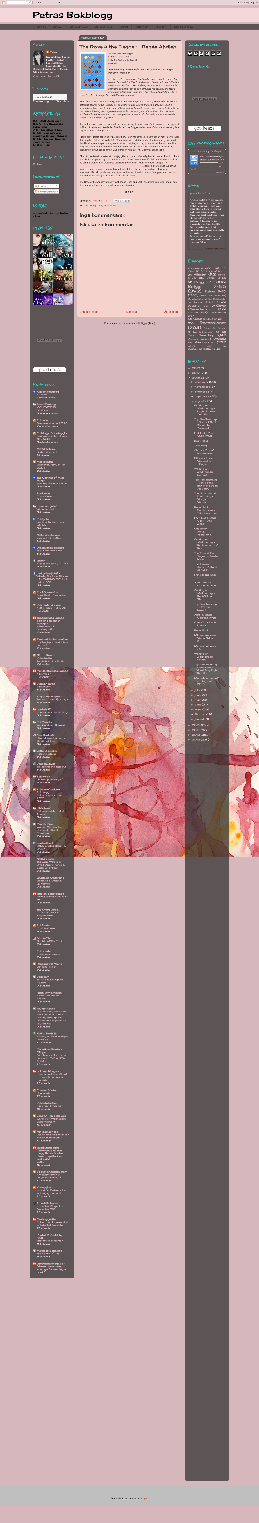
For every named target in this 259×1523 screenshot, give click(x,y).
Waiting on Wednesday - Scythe (204, 656)
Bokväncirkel (219, 299)
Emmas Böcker (47, 1090)
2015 (196, 725)
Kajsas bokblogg (48, 391)
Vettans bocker (47, 750)
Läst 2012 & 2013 (79, 26)
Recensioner (141, 26)
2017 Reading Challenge (207, 151)
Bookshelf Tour (198, 305)
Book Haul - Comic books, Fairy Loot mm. (205, 509)
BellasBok (43, 776)
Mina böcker (161, 26)
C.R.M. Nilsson (47, 448)
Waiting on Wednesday (207, 340)
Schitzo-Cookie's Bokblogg (48, 791)
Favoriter (123, 26)
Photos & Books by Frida (49, 1236)
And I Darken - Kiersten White (205, 616)
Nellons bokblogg (48, 534)
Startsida (41, 26)
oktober (200, 391)
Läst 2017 (58, 26)
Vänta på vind (45, 509)
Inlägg (41, 185)
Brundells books (47, 1203)
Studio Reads (46, 1008)
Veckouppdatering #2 (50, 779)
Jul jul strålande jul (49, 1177)
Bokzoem (43, 976)
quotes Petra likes (200, 193)
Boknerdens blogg (49, 604)
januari (200, 719)
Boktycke (43, 518)
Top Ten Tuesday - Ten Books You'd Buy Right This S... (206, 669)
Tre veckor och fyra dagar (53, 699)
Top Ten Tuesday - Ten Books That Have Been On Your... (206, 484)
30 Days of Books (213, 271)
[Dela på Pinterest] (129, 201)
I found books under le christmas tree (51, 739)
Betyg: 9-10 (215, 291)
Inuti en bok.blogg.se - (51, 893)
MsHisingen (45, 461)
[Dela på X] (122, 201)
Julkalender (218, 312)
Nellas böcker (46, 858)
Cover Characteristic (207, 307)
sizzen (41, 560)
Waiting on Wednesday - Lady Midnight (52, 1120)
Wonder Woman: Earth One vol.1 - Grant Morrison (51, 829)
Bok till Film (210, 295)
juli (197, 690)
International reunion (50, 1240)
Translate (63, 101)
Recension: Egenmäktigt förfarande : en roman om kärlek (52, 1077)
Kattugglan (44, 1187)
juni (198, 694)
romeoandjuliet (47, 506)
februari (200, 714)
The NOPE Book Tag (49, 550)
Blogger (143, 1498)
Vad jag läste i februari (51, 725)
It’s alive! (42, 394)
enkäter (193, 312)
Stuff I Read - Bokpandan (46, 656)
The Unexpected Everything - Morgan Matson (205, 498)
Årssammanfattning (201, 348)
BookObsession (47, 592)
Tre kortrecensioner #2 (51, 766)
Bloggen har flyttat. (49, 537)
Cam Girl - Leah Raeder (205, 624)
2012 (196, 739)
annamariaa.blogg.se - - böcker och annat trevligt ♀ (52, 620)
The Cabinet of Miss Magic (50, 479)
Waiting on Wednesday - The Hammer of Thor (205, 544)
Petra (53, 52)
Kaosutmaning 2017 (184, 26)
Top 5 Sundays (203, 332)
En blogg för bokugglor (52, 433)
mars (198, 709)
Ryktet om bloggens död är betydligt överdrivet (52, 1223)
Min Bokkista (45, 734)
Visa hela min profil (46, 76)
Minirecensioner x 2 (205, 576)
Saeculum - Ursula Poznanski (202, 531)
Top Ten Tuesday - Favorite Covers (205, 606)
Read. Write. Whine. (49, 992)
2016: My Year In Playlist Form (48, 914)
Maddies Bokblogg (49, 1250)
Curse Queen (45, 496)
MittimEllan (44, 938)
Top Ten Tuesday (207, 333)
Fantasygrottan (47, 1219)
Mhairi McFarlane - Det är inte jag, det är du (52, 1192)
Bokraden (43, 420)
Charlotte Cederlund (50, 877)
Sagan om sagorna (49, 696)
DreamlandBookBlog (50, 547)
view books (220, 172)
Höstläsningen (46, 928)
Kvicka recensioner (48, 954)
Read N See (45, 823)
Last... (40, 1161)
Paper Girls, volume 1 (50, 1105)
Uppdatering (44, 1093)
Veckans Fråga (197, 339)
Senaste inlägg (89, 311)
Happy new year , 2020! (53, 563)
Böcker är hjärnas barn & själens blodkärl (52, 1173)
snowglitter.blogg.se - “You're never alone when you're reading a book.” (51, 1267)
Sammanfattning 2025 (52, 423)
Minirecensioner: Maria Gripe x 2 (205, 638)
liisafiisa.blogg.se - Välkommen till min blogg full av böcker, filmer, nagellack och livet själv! (50, 1153)
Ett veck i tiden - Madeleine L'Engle (205, 460)
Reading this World (49, 963)
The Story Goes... (48, 909)
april (198, 704)
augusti (200, 401)
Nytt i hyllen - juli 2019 (52, 607)
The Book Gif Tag (48, 1253)
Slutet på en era (47, 451)
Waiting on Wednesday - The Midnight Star (204, 595)
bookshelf (43, 709)
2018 (196, 368)
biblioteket (44, 808)
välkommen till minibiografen (46, 628)
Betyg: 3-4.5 (216, 277)
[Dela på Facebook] (126, 201)
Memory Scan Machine (52, 483)
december (202, 381)
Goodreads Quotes (215, 248)
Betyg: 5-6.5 (204, 282)
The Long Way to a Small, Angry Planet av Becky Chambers (51, 864)
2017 (196, 372)
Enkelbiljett (44, 686)
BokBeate (43, 925)
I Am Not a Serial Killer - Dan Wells (205, 520)
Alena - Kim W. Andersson (204, 452)
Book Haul (203, 302)
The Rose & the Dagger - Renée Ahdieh (206, 556)
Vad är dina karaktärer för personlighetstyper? (53, 1136)
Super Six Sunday (215, 328)
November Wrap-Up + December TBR (50, 1208)
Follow (37, 164)
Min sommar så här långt (53, 712)
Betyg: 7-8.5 (96, 205)
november (202, 386)
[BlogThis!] (119, 201)
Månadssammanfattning (204, 318)
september (202, 396)
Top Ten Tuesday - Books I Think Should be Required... (205, 423)
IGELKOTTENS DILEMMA (46, 409)
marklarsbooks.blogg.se (52, 670)
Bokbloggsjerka (197, 299)
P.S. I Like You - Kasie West (204, 434)
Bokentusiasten (47, 1102)
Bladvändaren (46, 683)
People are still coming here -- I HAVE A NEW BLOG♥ (51, 1058)
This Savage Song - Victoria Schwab (205, 566)
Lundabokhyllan (46, 966)
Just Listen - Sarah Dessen (205, 584)
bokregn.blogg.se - (49, 1071)
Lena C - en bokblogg (51, 1115)
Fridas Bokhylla (47, 1033)
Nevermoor (44, 673)
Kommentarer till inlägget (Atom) (138, 323)
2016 (196, 377)
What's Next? (200, 346)
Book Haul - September (51, 595)
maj (198, 699)
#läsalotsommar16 (199, 268)
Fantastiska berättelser (52, 639)
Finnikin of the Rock (49, 941)
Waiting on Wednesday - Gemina (204, 471)
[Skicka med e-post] (116, 201)
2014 (196, 729)
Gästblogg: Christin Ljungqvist (49, 882)
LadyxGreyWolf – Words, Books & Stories (53, 575)
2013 (196, 734)
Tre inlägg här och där (50, 660)
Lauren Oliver (199, 242)
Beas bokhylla (46, 763)
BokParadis (44, 722)
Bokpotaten (44, 951)
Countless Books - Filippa (49, 1051)
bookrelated (45, 842)
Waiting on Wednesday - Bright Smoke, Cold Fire (204, 410)
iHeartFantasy (46, 404)
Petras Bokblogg (72, 14)
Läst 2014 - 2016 (103, 26)
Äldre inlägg (171, 311)
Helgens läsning (47, 753)
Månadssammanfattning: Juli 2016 (206, 681)
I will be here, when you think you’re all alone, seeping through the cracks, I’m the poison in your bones (52, 1017)
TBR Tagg (200, 445)
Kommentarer (46, 191)
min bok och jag (47, 1131)
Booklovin (43, 493)
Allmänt (200, 274)
